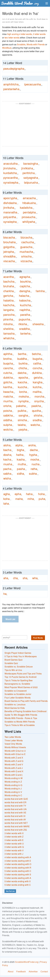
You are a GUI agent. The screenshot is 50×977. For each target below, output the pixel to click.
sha (25, 578)
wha (35, 578)
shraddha (10, 256)
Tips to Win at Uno (13, 670)
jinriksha (9, 207)
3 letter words (39, 34)
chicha (24, 368)
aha (6, 578)
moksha (25, 396)
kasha (21, 459)
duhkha (37, 373)
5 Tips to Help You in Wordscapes (21, 656)
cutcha (8, 373)
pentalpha (30, 212)
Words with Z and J (14, 767)
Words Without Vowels (15, 747)
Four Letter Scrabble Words (18, 697)
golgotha (9, 247)
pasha (22, 469)
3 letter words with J (14, 853)
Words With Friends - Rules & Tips (21, 718)
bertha (23, 354)
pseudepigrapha (14, 68)
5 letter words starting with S (18, 874)
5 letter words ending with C (18, 884)
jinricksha (10, 168)
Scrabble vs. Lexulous (15, 704)
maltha (38, 392)
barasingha (31, 163)
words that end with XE (15, 812)
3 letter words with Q (14, 846)
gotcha (8, 382)
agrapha (25, 277)
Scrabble (21, 44)
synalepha (10, 221)
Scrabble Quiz (11, 663)
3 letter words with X (14, 833)
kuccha (23, 387)
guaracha (27, 247)
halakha (9, 300)
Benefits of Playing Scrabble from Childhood (25, 711)
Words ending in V (13, 792)
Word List (10, 619)
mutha (22, 464)
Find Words (38, 638)
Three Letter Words (14, 740)
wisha (8, 478)
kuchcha (26, 305)
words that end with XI (15, 816)
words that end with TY (15, 805)
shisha (39, 415)
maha (19, 499)
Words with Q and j (13, 774)
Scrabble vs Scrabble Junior (18, 694)
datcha (23, 373)
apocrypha (11, 198)
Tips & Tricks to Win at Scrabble (20, 725)
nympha (24, 401)
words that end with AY (15, 819)
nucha (36, 464)
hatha (20, 455)
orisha (7, 406)
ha (5, 594)
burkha (24, 363)
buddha (23, 358)
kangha (38, 382)
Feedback (21, 971)
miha (31, 499)
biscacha (10, 237)
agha (7, 494)
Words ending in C (13, 795)
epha (18, 494)
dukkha (8, 377)
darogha (25, 291)
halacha (25, 295)
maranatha (11, 212)
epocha (24, 377)
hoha (42, 494)
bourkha (26, 281)
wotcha (8, 429)
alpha (19, 445)
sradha (38, 420)
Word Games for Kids (15, 707)
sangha (24, 415)
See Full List (10, 891)
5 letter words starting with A (18, 877)
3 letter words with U (14, 843)
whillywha (29, 221)
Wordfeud (6, 47)
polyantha (10, 217)
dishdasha (10, 203)
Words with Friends (36, 44)
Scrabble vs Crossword (16, 690)
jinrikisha (28, 168)
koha (7, 499)
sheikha (9, 329)
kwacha (9, 392)
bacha (8, 450)
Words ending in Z (13, 781)
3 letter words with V (14, 850)
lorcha (24, 392)
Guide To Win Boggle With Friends (21, 714)
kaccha (23, 382)
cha (16, 578)
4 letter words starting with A (18, 857)
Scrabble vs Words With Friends (20, 721)
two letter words (12, 37)
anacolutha (11, 163)
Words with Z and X (14, 757)
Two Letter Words (13, 736)
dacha (34, 450)
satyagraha (31, 177)
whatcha (9, 338)
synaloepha (11, 182)
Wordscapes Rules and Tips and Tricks (23, 673)
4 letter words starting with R (18, 867)
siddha (8, 420)
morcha (40, 396)
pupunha (25, 319)
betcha (37, 354)
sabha (8, 473)
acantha (9, 277)
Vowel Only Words (13, 743)
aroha (32, 445)
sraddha (25, 329)
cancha (8, 368)
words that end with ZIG (16, 829)
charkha (9, 291)
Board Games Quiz (14, 659)
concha (38, 368)
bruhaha (9, 286)
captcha (26, 286)
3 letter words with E (14, 840)
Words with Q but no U (15, 750)
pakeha (21, 406)
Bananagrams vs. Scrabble (17, 683)
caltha (38, 363)
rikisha (23, 324)
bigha (21, 450)
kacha (8, 459)
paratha (26, 314)
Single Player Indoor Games (18, 652)
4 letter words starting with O (18, 864)
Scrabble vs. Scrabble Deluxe (19, 666)
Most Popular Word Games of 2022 (21, 687)
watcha (36, 425)
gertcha (9, 295)
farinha (41, 291)
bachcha (9, 281)
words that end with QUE (16, 798)
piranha (9, 319)
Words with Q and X (14, 771)
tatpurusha (31, 182)
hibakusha (29, 203)
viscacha (10, 261)
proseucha (29, 217)
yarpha (23, 429)
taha (6, 503)
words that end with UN (16, 809)
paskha (37, 406)
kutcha (38, 387)
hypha (34, 455)
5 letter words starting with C (18, 871)
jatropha (9, 251)
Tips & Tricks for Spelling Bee (19, 680)
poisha (8, 410)
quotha (37, 410)
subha (34, 473)
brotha (8, 358)
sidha (21, 473)
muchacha (27, 251)
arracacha (30, 198)
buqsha (9, 363)
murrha (8, 401)
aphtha (8, 354)
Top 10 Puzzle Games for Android (20, 676)
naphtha (25, 310)
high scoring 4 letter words (19, 34)
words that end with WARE (17, 826)
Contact (44, 971)
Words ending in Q (13, 785)
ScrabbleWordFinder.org (26, 961)
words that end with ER (15, 802)
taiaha (22, 425)
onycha (39, 401)
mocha (35, 459)
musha (8, 464)
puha (42, 499)
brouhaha (10, 242)
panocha (9, 314)
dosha (7, 455)
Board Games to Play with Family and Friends (26, 700)
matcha (9, 396)
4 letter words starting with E (18, 860)
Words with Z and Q (14, 761)
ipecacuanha (33, 84)
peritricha (29, 173)
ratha (34, 469)
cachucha (28, 242)
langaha (9, 310)
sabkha (8, 415)
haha (30, 494)
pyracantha (11, 177)
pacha (8, 469)
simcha (23, 420)
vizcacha (27, 261)
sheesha (39, 324)
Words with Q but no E (15, 754)
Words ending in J (13, 788)
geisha (39, 377)
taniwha (26, 333)
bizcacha (27, 237)
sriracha (27, 256)
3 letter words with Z (14, 836)
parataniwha (12, 89)
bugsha (38, 358)
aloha (7, 445)
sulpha (8, 425)
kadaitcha (27, 207)
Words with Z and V (14, 764)
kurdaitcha (11, 173)
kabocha (25, 300)
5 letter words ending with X (18, 881)
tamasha (9, 333)
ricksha (8, 324)
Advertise (33, 971)
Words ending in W (14, 778)
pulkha (23, 410)
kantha (8, 387)
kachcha (9, 305)
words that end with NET (16, 822)
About (10, 971)
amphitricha (11, 84)
